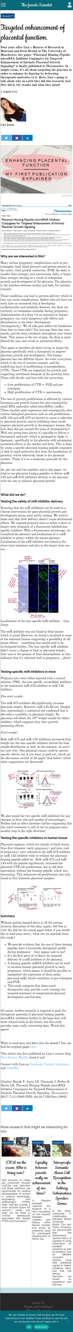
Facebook (36, 1064)
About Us (38, 1303)
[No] (68, 1321)
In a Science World (14, 1057)
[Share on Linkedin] (27, 138)
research (7, 16)
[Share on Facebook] (17, 138)
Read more (41, 1327)
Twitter (49, 1064)
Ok (29, 1327)
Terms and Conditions (38, 1306)
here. (33, 1047)
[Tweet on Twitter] (6, 138)
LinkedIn (12, 1068)
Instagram (62, 1064)
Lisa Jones (7, 125)
